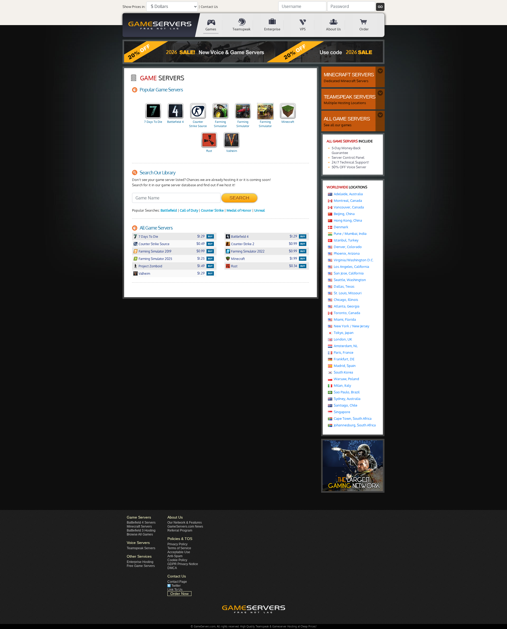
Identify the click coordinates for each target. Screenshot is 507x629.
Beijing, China (343, 214)
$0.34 (293, 266)
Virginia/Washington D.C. (353, 260)
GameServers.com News (185, 526)
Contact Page (177, 582)
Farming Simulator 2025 (265, 124)
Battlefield (169, 210)
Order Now (179, 593)
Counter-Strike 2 (242, 244)
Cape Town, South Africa (352, 418)
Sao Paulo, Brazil (346, 392)
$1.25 (201, 258)
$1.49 (201, 266)
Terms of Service (179, 548)
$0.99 (293, 244)
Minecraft (287, 122)
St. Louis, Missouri (347, 293)
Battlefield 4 (175, 122)
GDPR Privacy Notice (182, 564)
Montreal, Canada (347, 200)
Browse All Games (140, 534)
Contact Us (209, 6)
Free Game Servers (141, 566)
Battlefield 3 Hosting (141, 530)
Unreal (259, 210)
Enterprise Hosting (140, 562)
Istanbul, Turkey (345, 240)
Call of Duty (189, 210)
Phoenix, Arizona (346, 253)
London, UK (342, 339)
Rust (209, 151)
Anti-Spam (174, 556)
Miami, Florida (344, 319)
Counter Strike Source (198, 124)
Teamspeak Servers (141, 548)
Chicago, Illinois (345, 299)
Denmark (340, 227)
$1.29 (201, 236)
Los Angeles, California (350, 266)
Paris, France (342, 352)
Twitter (176, 586)
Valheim (231, 151)
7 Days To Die (153, 122)
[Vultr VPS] (306, 25)
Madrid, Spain (344, 366)
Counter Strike (212, 210)
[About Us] (337, 25)
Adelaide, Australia (347, 194)
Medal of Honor (239, 210)
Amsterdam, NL (345, 346)
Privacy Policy (177, 544)
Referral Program (179, 530)
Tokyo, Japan (343, 332)
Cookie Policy (177, 560)
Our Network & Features (184, 522)
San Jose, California (348, 273)
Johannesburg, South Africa (354, 425)
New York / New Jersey (350, 326)
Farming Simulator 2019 (220, 124)
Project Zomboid (150, 266)
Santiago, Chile (344, 405)
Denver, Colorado (347, 247)
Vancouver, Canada (348, 207)
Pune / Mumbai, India (349, 233)
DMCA (172, 568)
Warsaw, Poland (345, 379)
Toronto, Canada (346, 313)
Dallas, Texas (343, 286)
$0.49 (200, 244)
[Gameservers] (161, 25)
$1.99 (293, 258)
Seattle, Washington (349, 280)
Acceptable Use (178, 552)
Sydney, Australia (346, 399)
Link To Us (174, 589)
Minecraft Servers (139, 526)
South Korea (342, 372)
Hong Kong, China (347, 220)
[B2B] (276, 25)
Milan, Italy (341, 385)
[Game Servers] (214, 25)
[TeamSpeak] (245, 25)
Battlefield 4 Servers (141, 522)
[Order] (368, 25)
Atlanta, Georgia (345, 306)
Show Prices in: (134, 6)
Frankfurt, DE (343, 359)
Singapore (341, 412)
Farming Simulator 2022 (242, 124)
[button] (380, 7)
